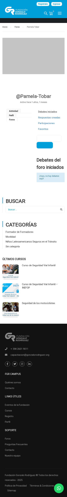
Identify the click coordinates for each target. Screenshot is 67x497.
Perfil (11, 115)
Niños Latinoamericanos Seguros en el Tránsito (31, 241)
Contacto (9, 388)
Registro (9, 416)
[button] (59, 488)
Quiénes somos (13, 382)
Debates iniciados (47, 111)
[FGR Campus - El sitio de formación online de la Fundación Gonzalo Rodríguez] (16, 11)
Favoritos (43, 129)
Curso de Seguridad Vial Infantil (38, 265)
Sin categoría (13, 246)
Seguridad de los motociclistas (38, 303)
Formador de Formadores (19, 231)
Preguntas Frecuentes (16, 444)
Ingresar (56, 4)
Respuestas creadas (49, 117)
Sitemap (11, 490)
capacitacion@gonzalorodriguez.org (30, 354)
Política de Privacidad (16, 485)
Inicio (4, 27)
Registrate (43, 4)
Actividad (13, 111)
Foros (17, 27)
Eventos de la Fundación (17, 405)
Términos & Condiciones (42, 485)
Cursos (8, 410)
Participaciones (46, 123)
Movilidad (11, 236)
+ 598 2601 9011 (19, 348)
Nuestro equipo (12, 455)
